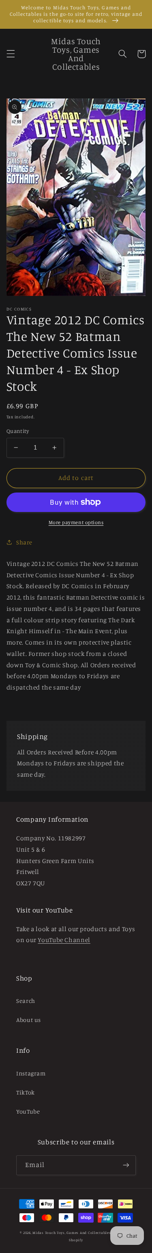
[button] (10, 54)
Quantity (17, 431)
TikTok (25, 1092)
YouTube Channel (64, 940)
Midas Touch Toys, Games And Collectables (71, 1232)
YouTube (28, 1111)
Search (25, 1000)
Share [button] (24, 542)
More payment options (76, 522)
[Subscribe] (126, 1165)
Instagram (31, 1073)
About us (28, 1019)
